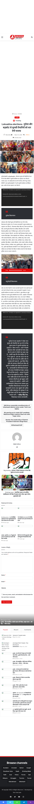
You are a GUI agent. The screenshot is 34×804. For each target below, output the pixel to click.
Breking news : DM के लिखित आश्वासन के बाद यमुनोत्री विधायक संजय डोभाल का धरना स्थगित (8, 519)
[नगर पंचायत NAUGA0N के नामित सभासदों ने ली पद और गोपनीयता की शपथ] (25, 511)
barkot (22, 768)
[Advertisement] (17, 17)
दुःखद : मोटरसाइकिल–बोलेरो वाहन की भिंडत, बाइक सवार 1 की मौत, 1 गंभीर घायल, (16, 622)
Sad (29, 774)
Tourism (21, 778)
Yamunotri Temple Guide (19, 635)
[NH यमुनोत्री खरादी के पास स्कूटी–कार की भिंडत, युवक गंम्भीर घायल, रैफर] (6, 711)
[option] (17, 616)
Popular (5, 630)
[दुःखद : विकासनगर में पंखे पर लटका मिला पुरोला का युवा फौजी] (6, 680)
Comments (27, 630)
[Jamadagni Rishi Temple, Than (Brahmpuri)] (6, 646)
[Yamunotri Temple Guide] (6, 637)
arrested (14, 768)
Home (15, 114)
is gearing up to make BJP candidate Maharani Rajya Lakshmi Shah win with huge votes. (17, 414)
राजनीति (17, 117)
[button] (17, 263)
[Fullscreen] (30, 270)
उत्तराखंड (20, 114)
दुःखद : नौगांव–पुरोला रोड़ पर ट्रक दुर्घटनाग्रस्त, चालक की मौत (20, 686)
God (10, 774)
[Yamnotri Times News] (17, 37)
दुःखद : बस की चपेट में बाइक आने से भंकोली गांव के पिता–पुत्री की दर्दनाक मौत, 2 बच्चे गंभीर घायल (22, 655)
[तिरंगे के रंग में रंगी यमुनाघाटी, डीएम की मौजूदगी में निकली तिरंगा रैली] (25, 529)
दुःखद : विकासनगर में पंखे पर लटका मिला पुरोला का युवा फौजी (21, 678)
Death (17, 771)
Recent (16, 630)
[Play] (4, 270)
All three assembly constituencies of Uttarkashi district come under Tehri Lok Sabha (17, 407)
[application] (17, 197)
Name (3, 575)
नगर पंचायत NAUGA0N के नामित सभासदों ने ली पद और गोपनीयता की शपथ (25, 519)
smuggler (13, 778)
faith (4, 774)
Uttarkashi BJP (17, 425)
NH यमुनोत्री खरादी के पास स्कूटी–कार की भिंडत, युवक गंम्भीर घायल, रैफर (22, 710)
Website (3, 588)
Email (3, 581)
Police (16, 774)
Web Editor (8, 134)
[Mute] (27, 270)
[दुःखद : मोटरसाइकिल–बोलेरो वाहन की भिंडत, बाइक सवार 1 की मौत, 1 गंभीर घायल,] (6, 664)
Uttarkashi (22, 781)
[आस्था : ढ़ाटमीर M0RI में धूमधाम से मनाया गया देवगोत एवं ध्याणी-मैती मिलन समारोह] (8, 529)
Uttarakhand (12, 781)
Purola (23, 774)
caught (29, 768)
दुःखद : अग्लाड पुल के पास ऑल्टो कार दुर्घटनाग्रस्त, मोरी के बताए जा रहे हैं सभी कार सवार (22, 671)
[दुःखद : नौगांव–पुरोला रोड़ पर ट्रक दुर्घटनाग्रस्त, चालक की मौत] (6, 687)
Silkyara (5, 778)
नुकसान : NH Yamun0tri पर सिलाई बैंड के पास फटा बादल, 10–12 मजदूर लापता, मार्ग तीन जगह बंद (22, 694)
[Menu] (2, 38)
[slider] (15, 270)
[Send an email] (11, 134)
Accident (5, 768)
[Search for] (32, 38)
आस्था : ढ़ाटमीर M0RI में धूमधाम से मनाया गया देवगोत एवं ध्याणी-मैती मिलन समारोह (8, 537)
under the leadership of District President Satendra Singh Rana (17, 420)
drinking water (26, 771)
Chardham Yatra (8, 771)
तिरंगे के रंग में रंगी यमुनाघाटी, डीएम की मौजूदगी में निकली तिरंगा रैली (25, 536)
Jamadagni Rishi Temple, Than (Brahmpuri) (20, 644)
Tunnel (29, 778)
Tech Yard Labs (17, 792)
